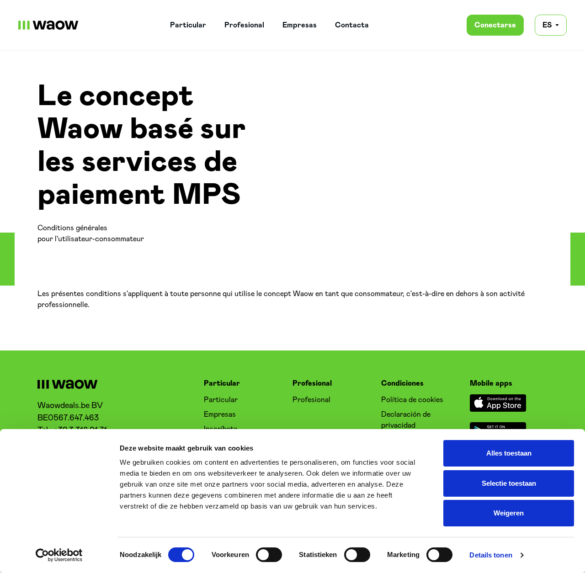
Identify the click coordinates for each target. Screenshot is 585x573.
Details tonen (490, 555)
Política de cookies (412, 399)
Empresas (299, 25)
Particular (188, 25)
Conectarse (495, 25)
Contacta (352, 25)
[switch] (269, 554)
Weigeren (509, 513)
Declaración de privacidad (406, 420)
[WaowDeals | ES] (48, 25)
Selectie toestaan (509, 483)
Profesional (244, 25)
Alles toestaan (509, 453)
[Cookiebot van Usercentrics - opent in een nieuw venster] (59, 555)
